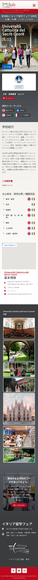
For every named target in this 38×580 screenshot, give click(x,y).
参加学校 (26, 10)
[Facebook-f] (13, 570)
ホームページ (6, 10)
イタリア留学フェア (16, 10)
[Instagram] (24, 570)
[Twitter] (19, 570)
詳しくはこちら (19, 505)
